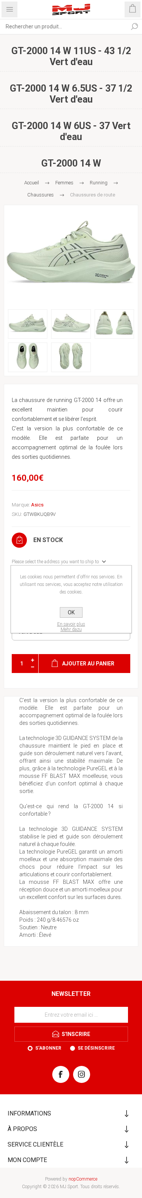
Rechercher (134, 26)
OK (71, 612)
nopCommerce (83, 1179)
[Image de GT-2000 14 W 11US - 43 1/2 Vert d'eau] (71, 255)
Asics (37, 505)
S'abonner (48, 1048)
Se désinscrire (96, 1048)
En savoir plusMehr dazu (71, 627)
